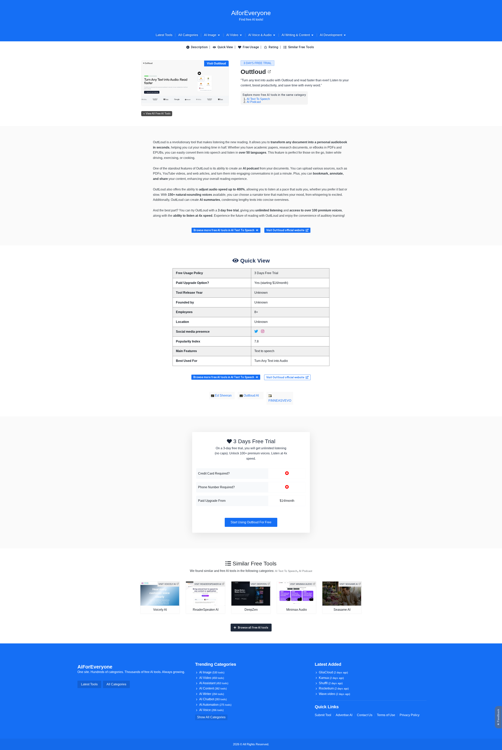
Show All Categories (211, 717)
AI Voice (211, 710)
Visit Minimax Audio (301, 584)
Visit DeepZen (259, 584)
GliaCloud (333, 672)
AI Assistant (213, 683)
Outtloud (253, 71)
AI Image (211, 672)
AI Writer (211, 694)
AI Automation (215, 704)
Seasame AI (342, 609)
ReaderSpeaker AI (205, 609)
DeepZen (251, 609)
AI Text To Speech (258, 99)
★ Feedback (498, 717)
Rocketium (334, 688)
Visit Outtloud (216, 63)
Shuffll (331, 683)
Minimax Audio (296, 609)
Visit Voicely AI (167, 584)
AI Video (211, 677)
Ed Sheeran (223, 395)
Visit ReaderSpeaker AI (207, 584)
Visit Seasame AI (348, 584)
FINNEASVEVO (279, 400)
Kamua (331, 677)
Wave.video (334, 694)
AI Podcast (254, 101)
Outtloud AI (251, 395)
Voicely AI (160, 609)
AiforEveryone (251, 12)
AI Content (213, 688)
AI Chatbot (213, 699)
